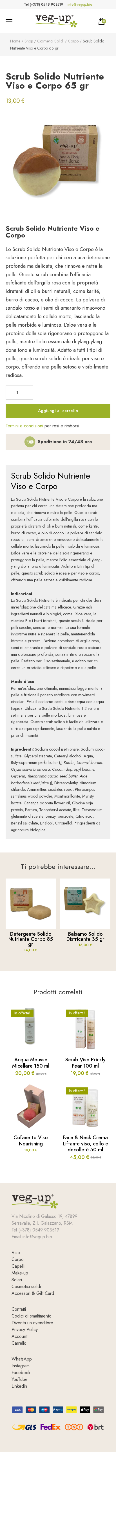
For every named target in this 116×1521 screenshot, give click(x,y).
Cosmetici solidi (26, 1286)
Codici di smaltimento (32, 1316)
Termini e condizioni (24, 426)
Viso (16, 1252)
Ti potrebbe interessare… (58, 866)
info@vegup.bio (80, 4)
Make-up (20, 1273)
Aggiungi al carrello (58, 411)
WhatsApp (22, 1359)
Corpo (18, 1259)
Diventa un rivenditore (32, 1322)
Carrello (19, 1343)
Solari (17, 1279)
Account (19, 1336)
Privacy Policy (25, 1329)
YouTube (20, 1379)
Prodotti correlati (58, 992)
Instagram (21, 1366)
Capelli (18, 1266)
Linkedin (19, 1386)
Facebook (21, 1372)
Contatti (19, 1309)
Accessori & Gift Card (33, 1293)
